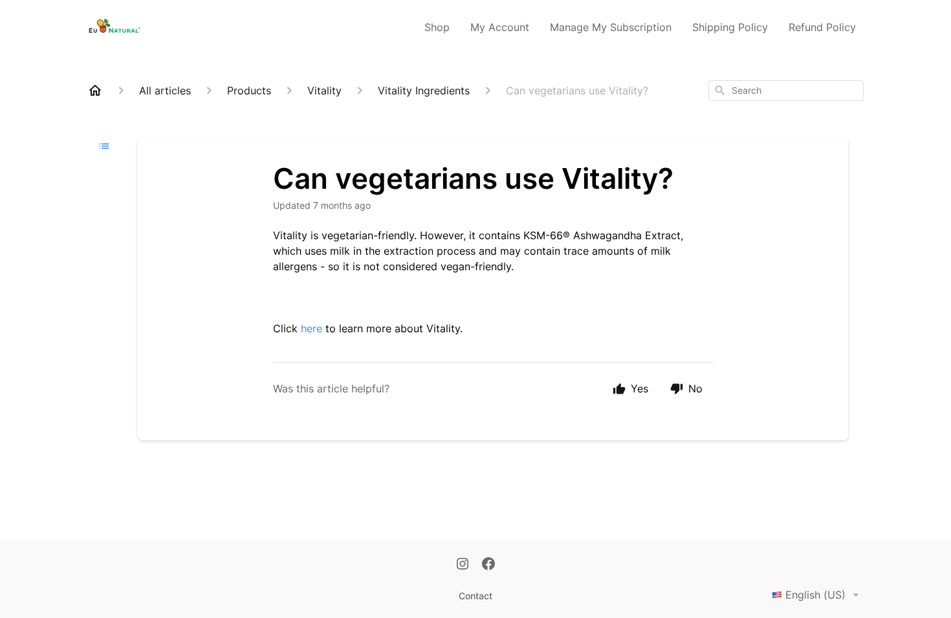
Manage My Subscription (611, 27)
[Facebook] (488, 565)
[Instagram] (462, 565)
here (311, 328)
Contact (475, 595)
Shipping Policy (730, 27)
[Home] (95, 90)
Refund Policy (822, 27)
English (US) (815, 594)
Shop (437, 27)
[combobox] (786, 90)
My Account (499, 27)
